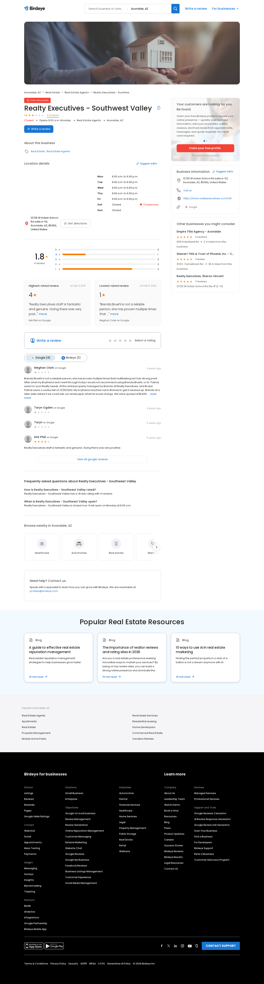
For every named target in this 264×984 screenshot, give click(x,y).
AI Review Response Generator (212, 819)
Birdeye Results (173, 857)
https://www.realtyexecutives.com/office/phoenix (208, 198)
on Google (60, 367)
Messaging (30, 868)
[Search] (175, 8)
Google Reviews (74, 854)
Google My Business (77, 859)
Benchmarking (32, 885)
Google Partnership (35, 923)
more (42, 314)
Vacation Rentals (143, 739)
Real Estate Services (145, 715)
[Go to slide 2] (206, 141)
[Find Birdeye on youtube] (190, 946)
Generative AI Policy (119, 963)
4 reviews (53, 115)
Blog (166, 822)
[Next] (156, 547)
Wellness (124, 851)
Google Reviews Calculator (210, 813)
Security (73, 963)
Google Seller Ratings (36, 816)
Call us (187, 190)
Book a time (171, 810)
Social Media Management (81, 883)
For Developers (203, 842)
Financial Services (129, 804)
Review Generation (76, 825)
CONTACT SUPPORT (221, 946)
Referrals (29, 804)
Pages (28, 810)
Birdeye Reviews (173, 851)
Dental (123, 799)
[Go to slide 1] (204, 141)
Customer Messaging (78, 836)
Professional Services (206, 799)
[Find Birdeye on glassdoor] (197, 946)
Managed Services (205, 793)
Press (167, 828)
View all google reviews (92, 459)
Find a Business (203, 836)
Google (193, 207)
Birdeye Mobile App (35, 929)
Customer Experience (78, 877)
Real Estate (52, 92)
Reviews (29, 799)
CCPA (101, 963)
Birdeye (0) (73, 358)
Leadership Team (174, 799)
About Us (169, 793)
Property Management (36, 733)
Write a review (196, 8)
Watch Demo (172, 804)
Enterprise (71, 799)
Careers (169, 839)
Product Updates (174, 833)
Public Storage (127, 833)
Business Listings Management (84, 871)
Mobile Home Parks (34, 739)
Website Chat (73, 848)
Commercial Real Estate (147, 733)
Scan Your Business (205, 830)
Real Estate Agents (77, 92)
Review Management (78, 819)
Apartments (29, 721)
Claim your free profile (205, 148)
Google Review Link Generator (212, 825)
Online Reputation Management (84, 830)
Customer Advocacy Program (211, 859)
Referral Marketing (76, 842)
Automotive (126, 793)
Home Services (128, 816)
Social (27, 836)
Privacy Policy (58, 963)
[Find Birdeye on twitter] (168, 946)
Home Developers (143, 727)
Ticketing (29, 891)
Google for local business (80, 813)
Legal (122, 822)
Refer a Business (204, 854)
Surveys (28, 874)
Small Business (74, 793)
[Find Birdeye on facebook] (161, 946)
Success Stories (173, 845)
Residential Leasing (144, 721)
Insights (29, 880)
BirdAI (27, 906)
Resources (170, 816)
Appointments (33, 842)
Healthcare (125, 810)
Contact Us (171, 868)
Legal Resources (173, 863)
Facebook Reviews (76, 865)
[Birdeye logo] (35, 8)
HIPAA (92, 963)
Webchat (29, 830)
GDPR (83, 963)
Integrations (31, 917)
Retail (122, 845)
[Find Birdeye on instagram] (182, 946)
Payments (30, 854)
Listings (28, 793)
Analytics (29, 911)
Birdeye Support (203, 848)
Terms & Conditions (36, 963)
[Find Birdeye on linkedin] (175, 946)
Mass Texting (32, 848)
